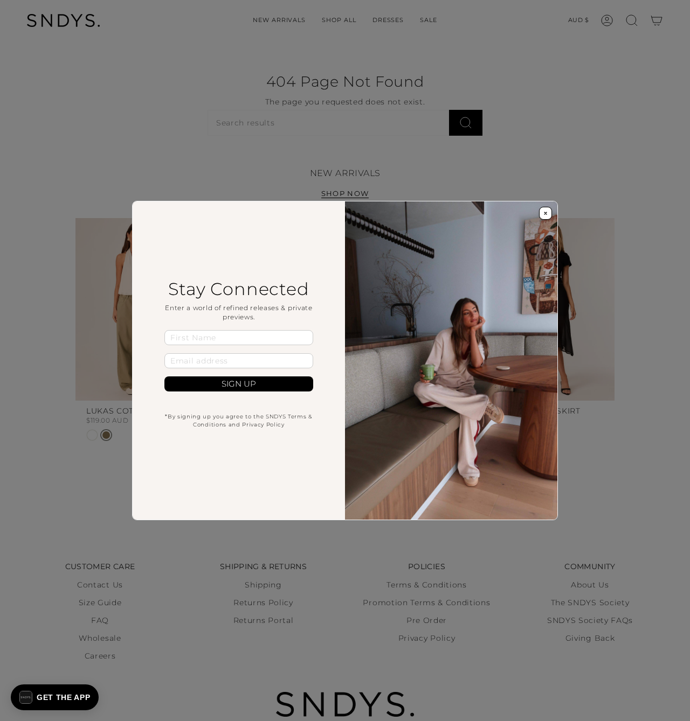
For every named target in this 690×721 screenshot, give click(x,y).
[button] (55, 697)
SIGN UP (239, 384)
